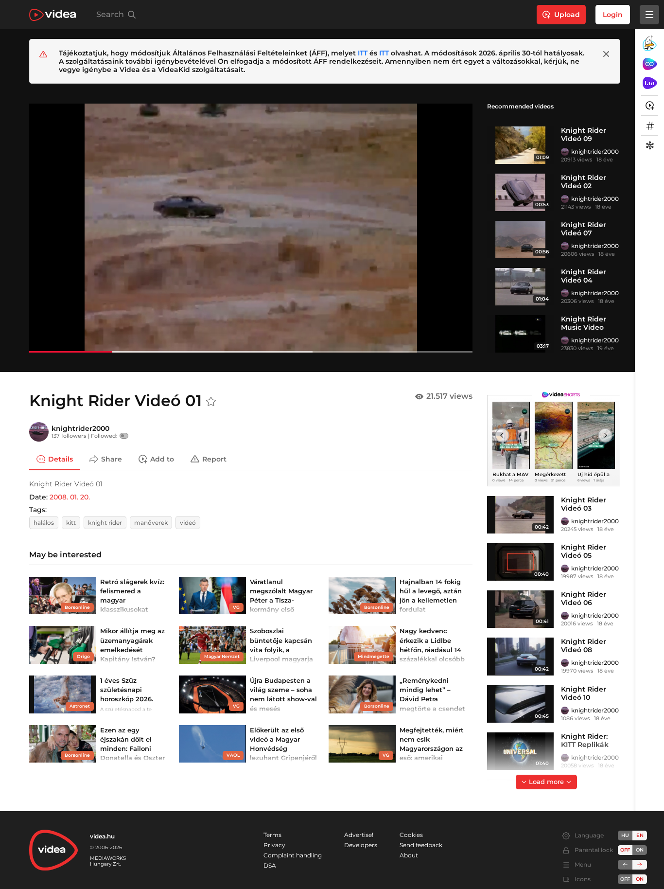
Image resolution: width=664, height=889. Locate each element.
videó (188, 522)
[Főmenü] (649, 14)
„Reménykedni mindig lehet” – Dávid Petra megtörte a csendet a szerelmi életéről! (432, 699)
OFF (625, 879)
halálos (44, 522)
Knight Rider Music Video (583, 323)
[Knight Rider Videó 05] (520, 562)
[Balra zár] (625, 865)
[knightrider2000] (565, 152)
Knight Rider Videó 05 (583, 551)
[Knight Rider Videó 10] (520, 704)
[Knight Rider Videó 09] (520, 145)
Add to (162, 458)
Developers (360, 845)
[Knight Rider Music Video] (520, 334)
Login (613, 14)
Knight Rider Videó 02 (583, 181)
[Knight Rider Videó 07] (520, 239)
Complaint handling (292, 855)
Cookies (411, 834)
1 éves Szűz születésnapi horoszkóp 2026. (126, 689)
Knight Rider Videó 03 (583, 504)
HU (625, 835)
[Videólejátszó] (250, 228)
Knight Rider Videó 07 (583, 228)
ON (640, 850)
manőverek (151, 522)
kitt (71, 522)
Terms (272, 834)
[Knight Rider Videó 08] (520, 656)
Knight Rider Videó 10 (583, 693)
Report (214, 458)
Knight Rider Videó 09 (583, 134)
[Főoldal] (52, 15)
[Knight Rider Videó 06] (520, 609)
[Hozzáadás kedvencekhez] (211, 402)
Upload (567, 14)
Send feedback (421, 845)
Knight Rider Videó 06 (583, 598)
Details (60, 458)
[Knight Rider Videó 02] (520, 192)
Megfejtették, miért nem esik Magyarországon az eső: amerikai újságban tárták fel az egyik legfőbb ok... (432, 758)
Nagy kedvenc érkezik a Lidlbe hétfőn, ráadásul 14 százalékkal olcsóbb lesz (432, 649)
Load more (546, 781)
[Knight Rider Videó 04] (520, 286)
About (409, 855)
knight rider (105, 522)
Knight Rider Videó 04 (583, 275)
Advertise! (358, 834)
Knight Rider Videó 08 (583, 645)
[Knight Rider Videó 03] (520, 514)
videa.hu (102, 836)
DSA (269, 865)
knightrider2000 (595, 151)
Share (111, 458)
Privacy (274, 845)
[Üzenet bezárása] (606, 54)
